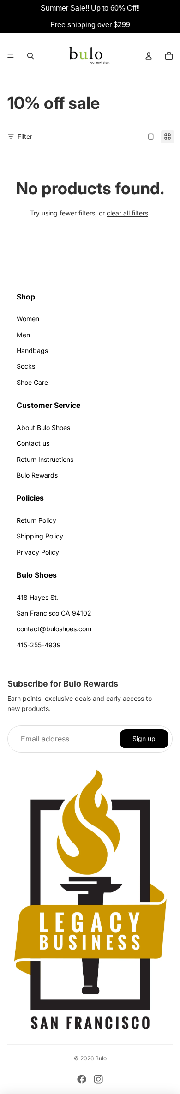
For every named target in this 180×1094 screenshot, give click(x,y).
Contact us (33, 443)
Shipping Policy (40, 536)
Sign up (144, 738)
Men (23, 335)
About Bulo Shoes (43, 427)
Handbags (32, 350)
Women (28, 319)
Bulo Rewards (37, 475)
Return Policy (36, 520)
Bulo (101, 1058)
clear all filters (127, 213)
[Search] (30, 56)
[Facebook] (81, 1079)
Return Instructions (45, 459)
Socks (26, 366)
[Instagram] (98, 1079)
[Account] (148, 56)
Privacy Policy (38, 552)
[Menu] (10, 55)
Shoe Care (32, 382)
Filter (25, 136)
